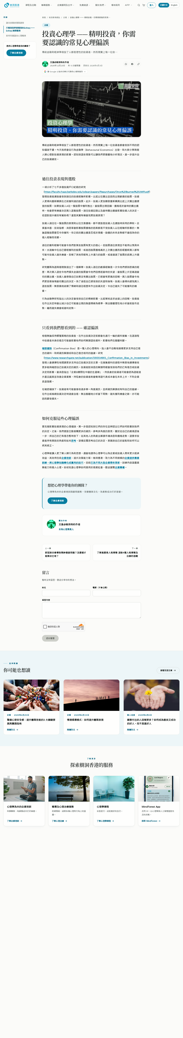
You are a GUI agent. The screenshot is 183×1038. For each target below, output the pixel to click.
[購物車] (143, 5)
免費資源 (83, 5)
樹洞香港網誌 (54, 17)
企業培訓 (66, 458)
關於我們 (99, 5)
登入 (152, 5)
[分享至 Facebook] (132, 64)
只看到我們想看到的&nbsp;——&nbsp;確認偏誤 (20, 29)
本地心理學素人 (66, 529)
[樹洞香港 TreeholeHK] (11, 5)
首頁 (44, 17)
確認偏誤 (47, 348)
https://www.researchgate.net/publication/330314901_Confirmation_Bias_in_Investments (96, 357)
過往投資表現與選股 (15, 23)
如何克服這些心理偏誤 (16, 36)
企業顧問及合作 (64, 5)
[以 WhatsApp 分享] (125, 64)
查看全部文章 (166, 670)
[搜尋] (138, 5)
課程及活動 (30, 5)
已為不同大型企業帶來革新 (105, 462)
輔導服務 (45, 5)
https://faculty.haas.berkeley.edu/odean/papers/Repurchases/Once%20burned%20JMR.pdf (96, 191)
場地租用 (115, 5)
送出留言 (50, 638)
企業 (65, 17)
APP (127, 5)
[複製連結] (138, 64)
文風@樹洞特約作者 (59, 62)
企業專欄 (120, 467)
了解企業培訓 (16, 53)
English (174, 5)
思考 (73, 440)
